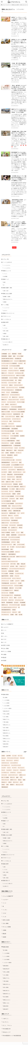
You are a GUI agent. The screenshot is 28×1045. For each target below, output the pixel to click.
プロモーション (7, 316)
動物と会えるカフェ (7, 299)
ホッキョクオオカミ (14, 394)
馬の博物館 (4, 510)
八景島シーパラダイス (7, 414)
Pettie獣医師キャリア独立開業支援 (12, 1035)
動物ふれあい (9, 450)
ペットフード (6, 307)
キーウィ (11, 491)
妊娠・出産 (5, 290)
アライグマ (4, 600)
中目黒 (19, 353)
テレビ (3, 770)
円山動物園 (22, 602)
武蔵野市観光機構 (6, 428)
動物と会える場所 (7, 293)
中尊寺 (18, 440)
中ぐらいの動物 (7, 651)
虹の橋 (20, 614)
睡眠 (18, 563)
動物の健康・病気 (7, 287)
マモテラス (11, 600)
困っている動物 (5, 777)
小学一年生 (12, 563)
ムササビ (20, 363)
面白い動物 (5, 727)
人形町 (11, 443)
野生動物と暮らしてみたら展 (8, 556)
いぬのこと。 (23, 566)
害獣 (16, 614)
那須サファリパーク (21, 556)
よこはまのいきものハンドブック (9, 607)
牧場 (15, 450)
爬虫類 (3, 450)
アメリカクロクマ (13, 530)
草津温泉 (22, 370)
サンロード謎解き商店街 (19, 361)
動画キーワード (6, 751)
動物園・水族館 (6, 296)
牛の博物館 (21, 387)
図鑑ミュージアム (20, 489)
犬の (21, 782)
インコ (17, 532)
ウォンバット (5, 397)
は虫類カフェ (14, 527)
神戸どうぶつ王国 (20, 375)
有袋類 (4, 660)
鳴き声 (21, 498)
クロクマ (4, 547)
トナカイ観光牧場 (14, 435)
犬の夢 (19, 583)
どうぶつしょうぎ (19, 600)
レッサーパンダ (5, 563)
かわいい (17, 551)
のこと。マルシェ (16, 578)
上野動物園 (4, 353)
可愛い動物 (5, 722)
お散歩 (3, 755)
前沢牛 (15, 455)
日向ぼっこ (4, 782)
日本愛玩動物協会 (6, 542)
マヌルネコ (4, 571)
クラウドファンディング (7, 585)
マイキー (4, 479)
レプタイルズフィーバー (7, 467)
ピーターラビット (16, 419)
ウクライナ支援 (20, 402)
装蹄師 (11, 576)
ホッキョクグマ (5, 566)
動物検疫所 (19, 426)
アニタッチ (11, 373)
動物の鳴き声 (6, 711)
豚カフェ (10, 515)
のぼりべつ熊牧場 (6, 532)
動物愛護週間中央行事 (7, 445)
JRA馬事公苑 (18, 358)
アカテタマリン (5, 443)
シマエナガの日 (20, 544)
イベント (5, 273)
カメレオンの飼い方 (7, 342)
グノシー (4, 476)
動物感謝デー (5, 409)
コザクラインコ (5, 762)
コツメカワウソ (12, 469)
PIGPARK (4, 559)
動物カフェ (4, 399)
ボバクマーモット (17, 472)
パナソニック (5, 421)
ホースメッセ (5, 592)
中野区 (19, 380)
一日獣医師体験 (17, 445)
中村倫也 (11, 573)
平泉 (10, 421)
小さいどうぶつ (5, 779)
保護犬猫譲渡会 (12, 554)
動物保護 (14, 353)
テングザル (21, 447)
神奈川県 (4, 486)
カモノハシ (19, 479)
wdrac (3, 387)
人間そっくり (22, 775)
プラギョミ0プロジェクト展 (8, 460)
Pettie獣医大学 (7, 1028)
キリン (10, 597)
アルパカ (17, 576)
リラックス (4, 775)
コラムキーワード (6, 349)
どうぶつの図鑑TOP (8, 624)
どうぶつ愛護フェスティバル (8, 426)
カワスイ (13, 542)
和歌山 (8, 479)
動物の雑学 (6, 322)
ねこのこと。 (13, 583)
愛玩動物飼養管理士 (6, 609)
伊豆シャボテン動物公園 (12, 486)
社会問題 (5, 276)
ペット (10, 368)
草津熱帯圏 (4, 356)
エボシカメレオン (18, 385)
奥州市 (7, 404)
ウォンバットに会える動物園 (17, 411)
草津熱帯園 (4, 505)
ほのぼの (16, 602)
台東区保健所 (5, 377)
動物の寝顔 (5, 744)
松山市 (12, 532)
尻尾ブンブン (13, 779)
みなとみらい (13, 404)
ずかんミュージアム (16, 505)
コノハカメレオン (11, 402)
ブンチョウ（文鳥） (20, 547)
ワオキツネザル (16, 421)
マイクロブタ (12, 525)
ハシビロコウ (18, 518)
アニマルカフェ (5, 614)
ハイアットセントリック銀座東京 (9, 363)
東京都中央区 (17, 595)
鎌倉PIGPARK (5, 576)
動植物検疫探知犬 (6, 462)
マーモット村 (5, 365)
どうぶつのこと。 (6, 406)
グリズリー (4, 469)
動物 (22, 416)
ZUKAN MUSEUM (18, 474)
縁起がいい (22, 486)
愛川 (3, 416)
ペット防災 (11, 489)
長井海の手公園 (5, 539)
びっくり (20, 755)
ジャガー (4, 767)
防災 (10, 505)
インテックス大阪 (19, 496)
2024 (13, 479)
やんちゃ (4, 758)
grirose (12, 566)
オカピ (3, 392)
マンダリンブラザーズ (14, 370)
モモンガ (14, 612)
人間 (19, 612)
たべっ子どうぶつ (14, 522)
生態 (4, 325)
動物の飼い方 (6, 339)
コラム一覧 (6, 259)
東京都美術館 (14, 520)
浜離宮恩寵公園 (16, 510)
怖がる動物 (5, 735)
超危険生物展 (5, 368)
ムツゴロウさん (5, 518)
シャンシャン (5, 385)
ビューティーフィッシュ (11, 387)
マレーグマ (18, 481)
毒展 (22, 532)
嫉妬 (17, 777)
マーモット (18, 452)
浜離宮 (13, 493)
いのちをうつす (21, 534)
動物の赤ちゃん (20, 469)
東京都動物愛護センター (7, 361)
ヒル (3, 404)
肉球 (7, 784)
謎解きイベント (5, 394)
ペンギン (5, 636)
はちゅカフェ (5, 513)
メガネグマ (11, 498)
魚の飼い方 (5, 344)
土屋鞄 (22, 580)
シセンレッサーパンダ (14, 399)
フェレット (15, 770)
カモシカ (4, 455)
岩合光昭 (23, 604)
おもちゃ (5, 310)
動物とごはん (6, 741)
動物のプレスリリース (8, 313)
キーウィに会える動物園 (17, 508)
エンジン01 (4, 537)
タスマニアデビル (6, 520)
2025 (3, 481)
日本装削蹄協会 (14, 392)
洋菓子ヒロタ (5, 604)
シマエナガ (4, 530)
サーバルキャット (6, 765)
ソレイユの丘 (5, 525)
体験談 (4, 333)
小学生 (3, 534)
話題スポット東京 (10, 481)
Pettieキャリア (7, 1032)
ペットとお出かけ (7, 262)
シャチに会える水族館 (14, 365)
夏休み (10, 385)
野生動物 (15, 484)
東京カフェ (14, 397)
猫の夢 (3, 602)
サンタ (7, 392)
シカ (24, 472)
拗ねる (19, 779)
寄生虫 (20, 527)
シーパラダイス (18, 431)
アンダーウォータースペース (8, 375)
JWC (11, 549)
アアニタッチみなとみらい (8, 390)
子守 (21, 777)
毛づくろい (15, 782)
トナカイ (22, 399)
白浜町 (11, 580)
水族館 (11, 614)
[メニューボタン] (2, 2)
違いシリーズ (5, 597)
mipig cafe (20, 450)
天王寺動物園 (5, 588)
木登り (10, 782)
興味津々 (12, 784)
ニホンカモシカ (18, 503)
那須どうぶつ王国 (6, 411)
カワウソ (16, 760)
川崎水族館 (4, 527)
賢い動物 (5, 697)
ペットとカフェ (6, 265)
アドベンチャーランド (7, 544)
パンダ (15, 368)
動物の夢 (21, 368)
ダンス (8, 767)
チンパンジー (21, 767)
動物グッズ (6, 279)
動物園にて (4, 554)
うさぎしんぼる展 (6, 464)
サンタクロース (10, 476)
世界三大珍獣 (6, 645)
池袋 (17, 498)
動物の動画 (6, 694)
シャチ (19, 597)
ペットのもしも (7, 319)
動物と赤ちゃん (6, 724)
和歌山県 (23, 563)
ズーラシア (11, 423)
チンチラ (14, 767)
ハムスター (6, 627)
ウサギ (4, 639)
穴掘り (3, 784)
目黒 (15, 544)
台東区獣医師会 (12, 409)
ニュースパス (5, 491)
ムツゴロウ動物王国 (6, 501)
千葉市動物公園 (5, 583)
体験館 (4, 302)
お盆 (19, 382)
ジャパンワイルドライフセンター (16, 568)
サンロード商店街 (13, 377)
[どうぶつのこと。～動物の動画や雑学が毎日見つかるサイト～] (14, 2)
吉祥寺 (18, 493)
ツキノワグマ (5, 498)
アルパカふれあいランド (7, 595)
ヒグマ (22, 513)
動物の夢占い (5, 568)
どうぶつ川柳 (18, 588)
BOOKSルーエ (21, 409)
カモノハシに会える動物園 (8, 496)
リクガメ (19, 772)
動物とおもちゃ (6, 738)
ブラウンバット (5, 580)
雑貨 (4, 282)
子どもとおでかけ (18, 467)
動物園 (7, 534)
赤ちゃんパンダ (19, 784)
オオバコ (21, 397)
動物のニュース (7, 270)
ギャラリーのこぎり (6, 493)
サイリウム (4, 382)
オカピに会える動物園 (16, 406)
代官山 (10, 510)
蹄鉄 (9, 559)
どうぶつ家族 (20, 356)
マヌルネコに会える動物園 (8, 551)
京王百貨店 (12, 438)
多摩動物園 (11, 571)
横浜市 (13, 501)
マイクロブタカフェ (14, 539)
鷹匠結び (16, 590)
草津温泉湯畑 (5, 489)
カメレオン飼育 (5, 438)
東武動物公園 (18, 390)
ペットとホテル (6, 268)
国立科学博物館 (5, 549)
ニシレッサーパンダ (10, 416)
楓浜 (15, 597)
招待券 (16, 571)
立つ (3, 452)
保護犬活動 (18, 476)
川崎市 (10, 472)
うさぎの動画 (6, 705)
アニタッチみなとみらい (7, 457)
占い (10, 353)
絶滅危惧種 (13, 534)
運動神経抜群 (5, 787)
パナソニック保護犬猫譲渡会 (8, 440)
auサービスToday (6, 508)
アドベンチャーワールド (7, 447)
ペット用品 (6, 304)
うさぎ (15, 447)
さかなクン (4, 423)
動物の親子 (5, 746)
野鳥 (18, 542)
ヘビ (18, 513)
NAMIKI (21, 377)
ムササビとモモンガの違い (8, 380)
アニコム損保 (5, 573)
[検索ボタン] (26, 2)
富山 (17, 433)
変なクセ (12, 777)
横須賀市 (12, 452)
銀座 (14, 356)
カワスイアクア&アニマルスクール (9, 561)
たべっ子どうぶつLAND (14, 537)
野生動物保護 (9, 602)
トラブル (5, 328)
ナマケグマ (4, 515)
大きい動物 (6, 648)
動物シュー (4, 373)
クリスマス (18, 460)
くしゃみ (14, 755)
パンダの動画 (6, 700)
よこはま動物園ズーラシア (17, 464)
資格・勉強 (5, 336)
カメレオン (4, 370)
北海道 (7, 452)
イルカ (3, 760)
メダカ (11, 518)
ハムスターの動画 (7, 708)
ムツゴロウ (4, 472)
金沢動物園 (17, 443)
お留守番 (8, 755)
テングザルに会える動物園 (8, 431)
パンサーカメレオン (6, 419)
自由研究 (22, 435)
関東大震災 (9, 474)
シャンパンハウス (13, 382)
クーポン (4, 474)
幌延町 (17, 416)
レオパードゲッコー (13, 775)
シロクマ (17, 580)
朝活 (20, 462)
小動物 (4, 654)
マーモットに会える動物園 (8, 503)
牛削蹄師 (11, 592)
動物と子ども (6, 719)
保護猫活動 (17, 491)
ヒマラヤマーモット (6, 433)
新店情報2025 (17, 414)
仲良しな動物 (6, 713)
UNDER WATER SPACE (7, 358)
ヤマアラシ (12, 772)
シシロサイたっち (19, 573)
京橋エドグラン (5, 522)
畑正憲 (20, 484)
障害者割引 (9, 455)
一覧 (24, 349)
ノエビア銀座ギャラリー (7, 590)
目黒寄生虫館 (12, 513)
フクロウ (16, 515)
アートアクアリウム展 (14, 604)
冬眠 (13, 433)
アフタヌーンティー (6, 612)
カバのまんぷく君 (19, 373)
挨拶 (24, 779)
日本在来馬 (19, 525)
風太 (17, 566)
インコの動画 (6, 703)
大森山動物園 (14, 428)
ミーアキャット (5, 435)
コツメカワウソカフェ (7, 484)
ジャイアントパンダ (6, 578)
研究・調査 (5, 330)
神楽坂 (13, 609)
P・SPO (12, 547)
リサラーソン (14, 462)
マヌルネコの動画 (18, 585)
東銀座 (10, 356)
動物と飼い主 (6, 730)
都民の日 (11, 588)
